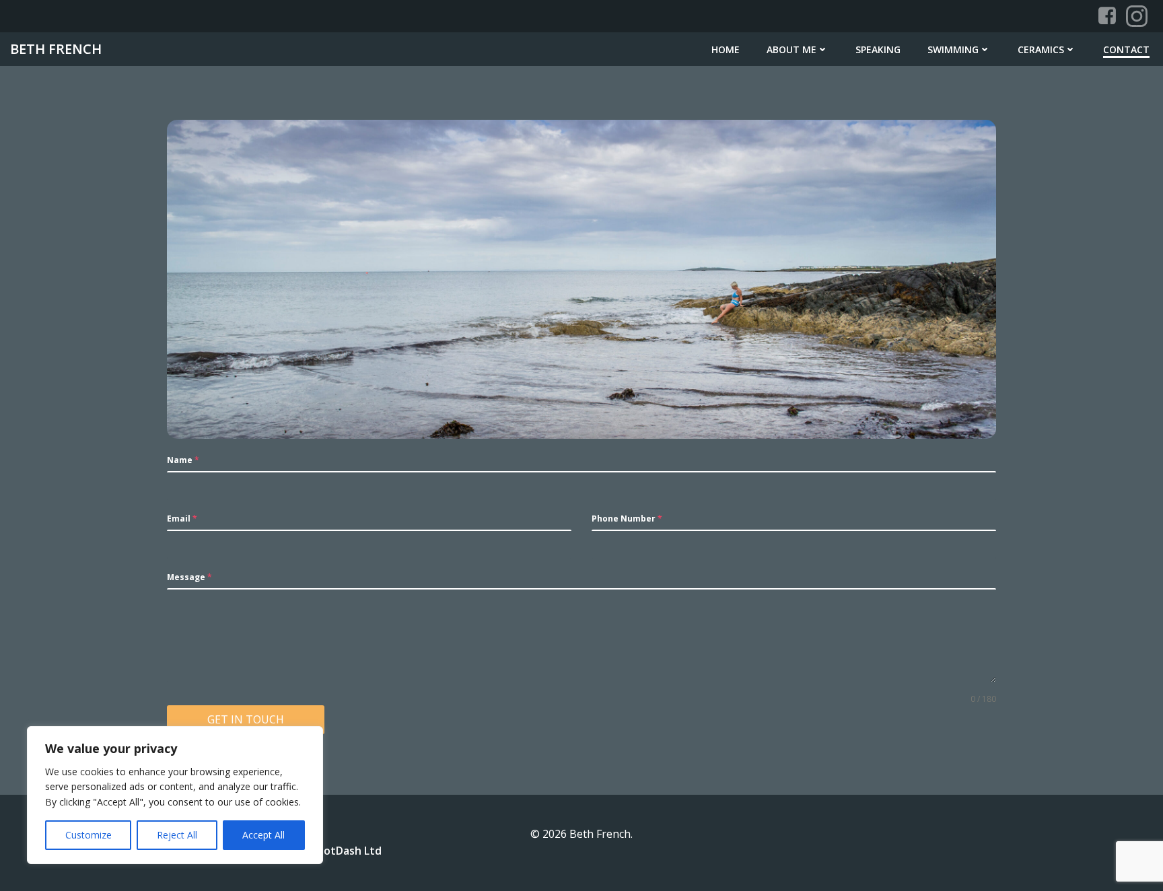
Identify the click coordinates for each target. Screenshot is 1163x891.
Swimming (953, 49)
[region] (175, 795)
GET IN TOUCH (245, 719)
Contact (1126, 49)
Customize (88, 834)
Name (183, 460)
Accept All (263, 834)
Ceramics (1041, 49)
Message (189, 577)
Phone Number (627, 518)
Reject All (177, 834)
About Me (791, 49)
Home (725, 49)
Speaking (878, 49)
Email (182, 518)
